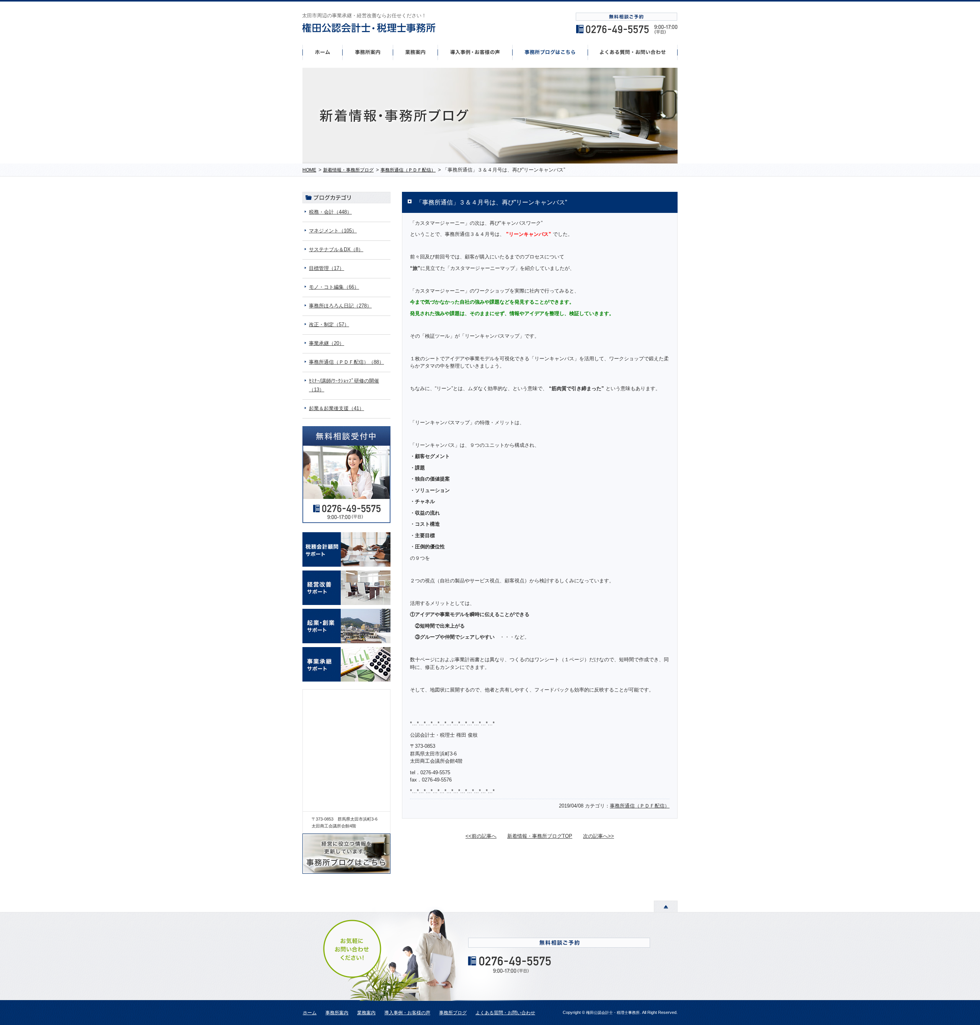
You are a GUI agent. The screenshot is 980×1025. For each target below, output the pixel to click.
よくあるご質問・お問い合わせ (633, 52)
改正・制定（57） (329, 324)
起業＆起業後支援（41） (336, 408)
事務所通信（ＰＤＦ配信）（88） (346, 362)
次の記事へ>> (598, 836)
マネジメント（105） (333, 231)
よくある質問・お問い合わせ (505, 1012)
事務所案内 (367, 52)
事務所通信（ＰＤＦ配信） (640, 806)
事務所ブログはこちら (550, 52)
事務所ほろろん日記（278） (340, 306)
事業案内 (415, 52)
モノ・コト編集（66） (334, 287)
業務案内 (366, 1012)
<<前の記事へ (481, 836)
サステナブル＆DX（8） (336, 249)
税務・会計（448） (330, 212)
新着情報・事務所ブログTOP (539, 836)
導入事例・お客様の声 (475, 52)
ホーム (322, 52)
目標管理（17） (326, 268)
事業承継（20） (326, 343)
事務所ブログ (453, 1012)
